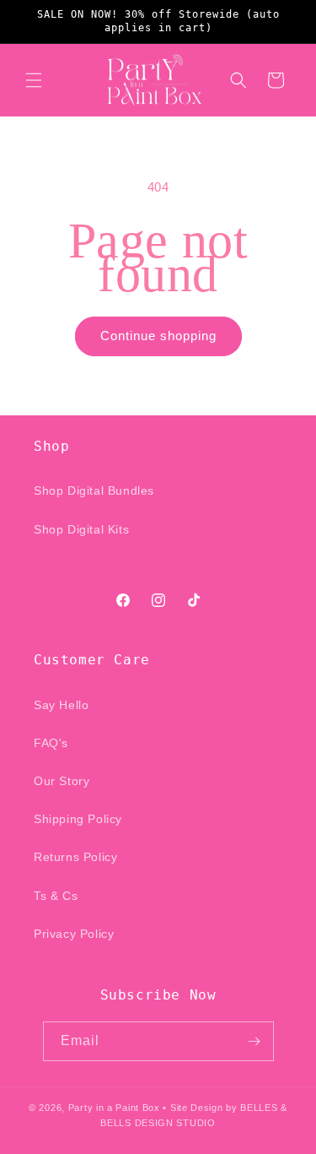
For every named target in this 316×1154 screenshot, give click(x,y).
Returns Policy (75, 857)
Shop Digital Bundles (94, 490)
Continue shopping (158, 335)
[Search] (238, 80)
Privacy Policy (74, 933)
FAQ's (51, 743)
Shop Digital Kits (81, 529)
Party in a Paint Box (114, 1108)
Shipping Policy (78, 819)
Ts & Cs (56, 895)
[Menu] (33, 80)
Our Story (61, 781)
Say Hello (61, 705)
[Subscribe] (254, 1041)
